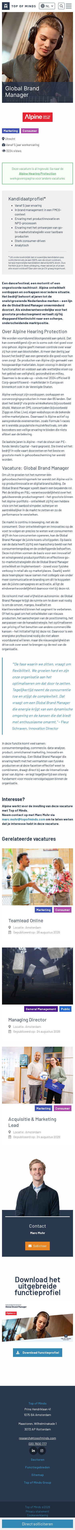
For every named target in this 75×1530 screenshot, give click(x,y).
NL (48, 6)
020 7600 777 (38, 1443)
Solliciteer (40, 1246)
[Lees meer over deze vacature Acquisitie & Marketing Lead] (37, 1096)
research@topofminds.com (37, 1438)
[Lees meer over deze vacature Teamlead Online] (37, 894)
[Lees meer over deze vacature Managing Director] (37, 994)
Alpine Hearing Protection (37, 173)
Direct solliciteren (37, 1523)
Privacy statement (37, 1511)
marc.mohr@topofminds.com (23, 819)
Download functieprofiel (41, 1352)
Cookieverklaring (37, 1515)
